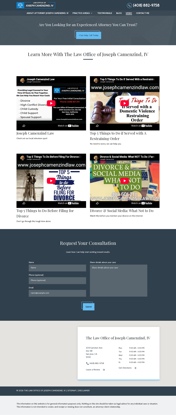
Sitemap (72, 390)
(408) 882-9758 (96, 363)
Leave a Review (93, 369)
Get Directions (125, 368)
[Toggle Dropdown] (92, 13)
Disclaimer (84, 390)
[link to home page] (35, 5)
